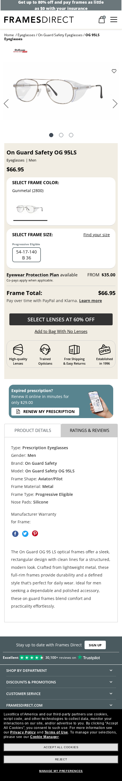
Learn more (90, 300)
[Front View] (61, 136)
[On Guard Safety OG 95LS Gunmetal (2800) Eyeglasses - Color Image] (30, 210)
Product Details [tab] (32, 430)
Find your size (96, 234)
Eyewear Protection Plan (33, 274)
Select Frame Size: (32, 234)
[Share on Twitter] (25, 534)
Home (9, 35)
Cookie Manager (44, 737)
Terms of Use (56, 732)
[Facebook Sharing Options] (15, 534)
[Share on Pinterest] (35, 534)
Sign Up (95, 645)
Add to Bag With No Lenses (61, 331)
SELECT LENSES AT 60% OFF (61, 319)
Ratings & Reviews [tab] (89, 430)
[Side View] (71, 136)
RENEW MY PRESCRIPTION (49, 411)
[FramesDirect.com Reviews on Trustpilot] (61, 656)
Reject (61, 759)
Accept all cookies (61, 747)
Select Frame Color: (35, 182)
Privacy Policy (23, 732)
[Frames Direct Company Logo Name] (39, 19)
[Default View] (51, 136)
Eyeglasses (26, 35)
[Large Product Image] (61, 93)
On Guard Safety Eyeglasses (60, 35)
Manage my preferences (61, 771)
